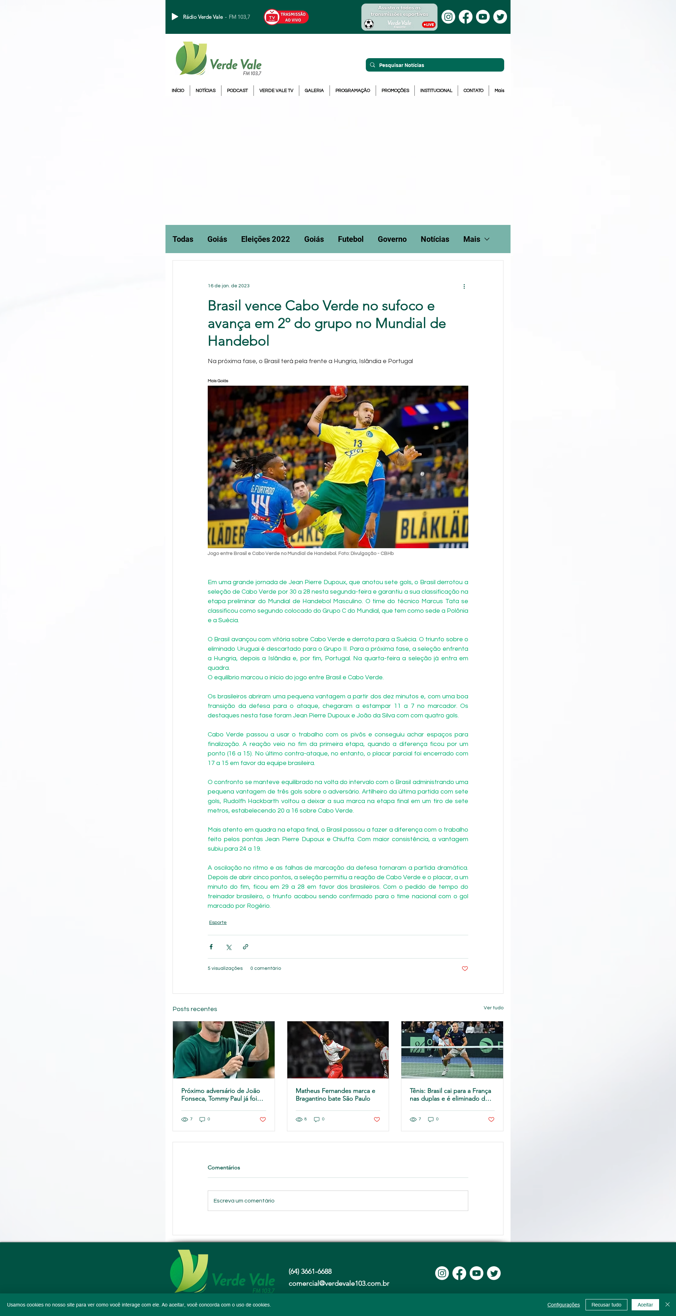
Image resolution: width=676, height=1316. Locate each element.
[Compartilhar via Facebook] (211, 946)
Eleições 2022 (265, 239)
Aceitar (645, 1305)
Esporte (218, 922)
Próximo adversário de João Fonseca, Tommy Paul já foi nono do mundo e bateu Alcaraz (220, 1094)
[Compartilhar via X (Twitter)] (228, 946)
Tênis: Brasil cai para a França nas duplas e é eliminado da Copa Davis (450, 1094)
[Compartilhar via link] (245, 946)
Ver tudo (493, 1007)
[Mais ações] (464, 286)
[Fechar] (667, 1304)
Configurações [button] (563, 1305)
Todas (183, 239)
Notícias (435, 239)
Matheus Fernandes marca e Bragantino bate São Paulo (335, 1094)
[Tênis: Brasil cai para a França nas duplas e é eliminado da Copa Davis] (452, 1049)
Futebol (351, 239)
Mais (471, 239)
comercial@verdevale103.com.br (339, 1283)
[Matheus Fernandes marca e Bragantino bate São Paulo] (338, 1049)
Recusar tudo (606, 1305)
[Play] (175, 16)
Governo (392, 239)
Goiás (217, 239)
